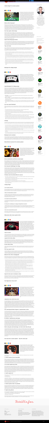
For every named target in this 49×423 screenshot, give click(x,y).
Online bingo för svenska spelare (11, 5)
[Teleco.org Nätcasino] (7, 421)
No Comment (11, 7)
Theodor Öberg (7, 7)
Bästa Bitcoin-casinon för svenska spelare (14, 141)
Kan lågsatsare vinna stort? (10, 280)
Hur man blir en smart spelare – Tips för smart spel (15, 338)
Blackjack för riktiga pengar (10, 67)
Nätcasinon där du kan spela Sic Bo (12, 215)
